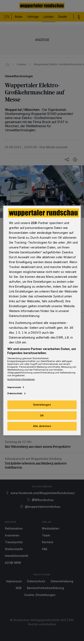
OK (42, 415)
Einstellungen (42, 404)
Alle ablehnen (42, 426)
